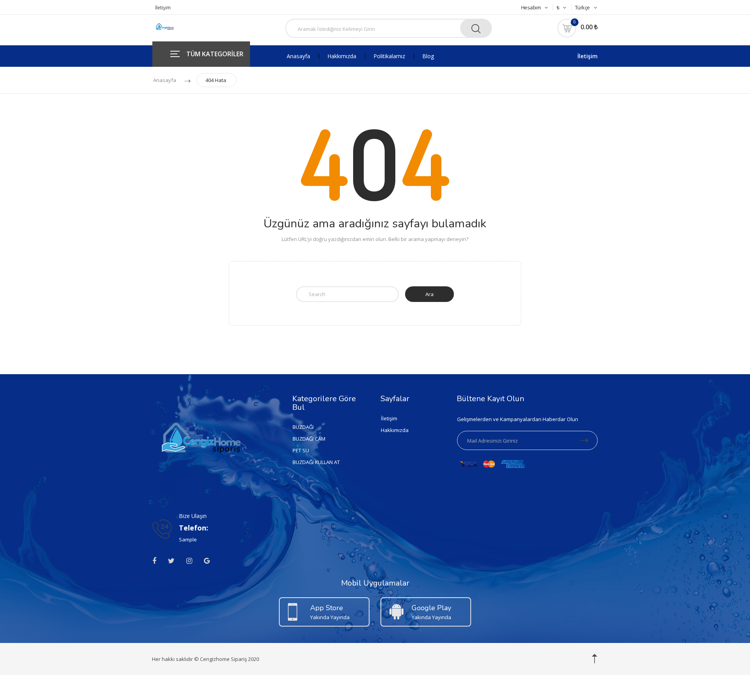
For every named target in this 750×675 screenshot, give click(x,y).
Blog (428, 56)
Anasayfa (298, 56)
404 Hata (215, 80)
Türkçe (582, 7)
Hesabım (531, 7)
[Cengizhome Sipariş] (165, 26)
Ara (429, 294)
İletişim (163, 7)
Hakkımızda (341, 56)
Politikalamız (389, 56)
